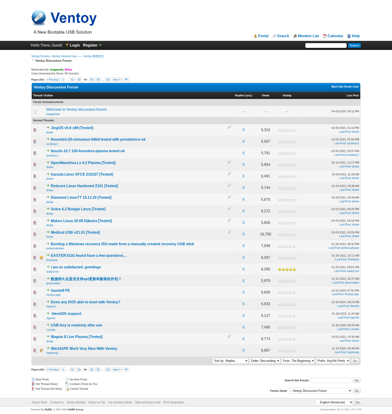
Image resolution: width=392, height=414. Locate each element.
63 (108, 79)
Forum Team (39, 402)
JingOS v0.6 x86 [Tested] (72, 128)
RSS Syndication (173, 402)
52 (72, 79)
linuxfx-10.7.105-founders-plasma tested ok (88, 151)
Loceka (50, 329)
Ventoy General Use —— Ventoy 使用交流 (77, 56)
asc (248, 95)
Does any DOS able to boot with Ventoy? (85, 302)
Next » (116, 79)
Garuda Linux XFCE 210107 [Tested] (82, 174)
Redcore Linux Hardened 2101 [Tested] (84, 186)
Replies (240, 95)
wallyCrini (52, 271)
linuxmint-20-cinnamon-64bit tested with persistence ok (98, 139)
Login (75, 45)
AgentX (50, 318)
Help (356, 36)
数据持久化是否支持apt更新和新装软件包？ (86, 279)
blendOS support (66, 314)
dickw (49, 132)
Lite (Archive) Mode (120, 402)
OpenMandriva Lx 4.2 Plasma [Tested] (83, 163)
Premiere (52, 260)
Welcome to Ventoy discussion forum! (76, 109)
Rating (287, 95)
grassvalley (53, 283)
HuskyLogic (53, 294)
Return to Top (97, 402)
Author (48, 95)
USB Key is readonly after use (76, 325)
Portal (263, 36)
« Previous (53, 79)
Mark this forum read (344, 86)
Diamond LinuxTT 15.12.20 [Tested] (81, 197)
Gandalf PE (60, 290)
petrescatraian (55, 248)
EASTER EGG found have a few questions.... (89, 255)
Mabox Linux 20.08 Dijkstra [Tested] (81, 221)
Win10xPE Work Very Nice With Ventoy (84, 348)
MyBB (48, 409)
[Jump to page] (126, 79)
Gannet (50, 306)
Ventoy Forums (40, 56)
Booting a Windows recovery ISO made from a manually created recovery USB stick (122, 244)
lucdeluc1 (52, 144)
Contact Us (57, 402)
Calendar (335, 36)
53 (79, 79)
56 (98, 79)
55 (91, 79)
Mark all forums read (147, 402)
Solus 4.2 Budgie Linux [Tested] (78, 209)
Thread (37, 95)
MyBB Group (75, 409)
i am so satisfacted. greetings (76, 267)
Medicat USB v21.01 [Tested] (75, 232)
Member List (308, 36)
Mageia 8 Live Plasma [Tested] (77, 337)
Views (266, 95)
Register (90, 45)
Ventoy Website (76, 402)
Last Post (353, 95)
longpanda (53, 114)
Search (283, 36)
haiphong (52, 353)
